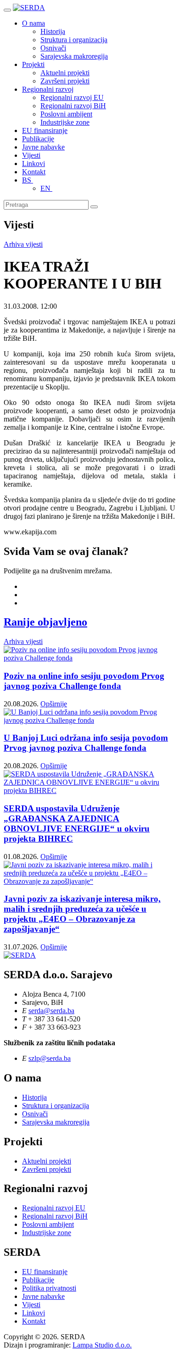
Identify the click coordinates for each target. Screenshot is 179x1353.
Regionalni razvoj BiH (73, 106)
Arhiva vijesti (23, 244)
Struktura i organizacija (73, 40)
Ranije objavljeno (45, 622)
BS (27, 180)
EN (46, 188)
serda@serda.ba (51, 1011)
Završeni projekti (65, 81)
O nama (33, 23)
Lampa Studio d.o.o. (102, 1345)
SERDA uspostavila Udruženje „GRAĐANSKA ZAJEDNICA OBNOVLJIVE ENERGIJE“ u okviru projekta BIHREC (77, 823)
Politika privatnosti (49, 1288)
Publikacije (38, 139)
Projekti (33, 64)
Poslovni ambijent (66, 114)
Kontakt (33, 172)
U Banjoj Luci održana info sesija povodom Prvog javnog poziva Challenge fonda (86, 743)
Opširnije (53, 704)
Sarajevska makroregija (74, 56)
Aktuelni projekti (65, 73)
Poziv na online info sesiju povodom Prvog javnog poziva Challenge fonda (84, 681)
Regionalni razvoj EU (72, 97)
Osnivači (53, 48)
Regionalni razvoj (47, 89)
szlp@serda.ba (49, 1058)
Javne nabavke (43, 147)
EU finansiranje (44, 130)
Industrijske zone (65, 122)
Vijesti (31, 155)
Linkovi (33, 163)
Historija (52, 31)
